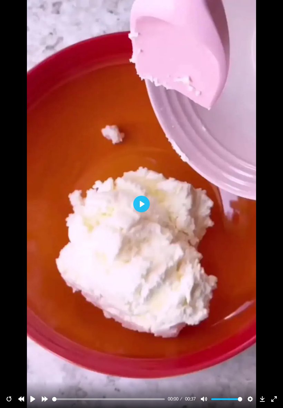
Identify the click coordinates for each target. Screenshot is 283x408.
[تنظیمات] (250, 399)
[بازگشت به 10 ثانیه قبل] (21, 399)
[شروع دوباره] (8, 399)
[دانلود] (262, 399)
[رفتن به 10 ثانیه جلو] (44, 399)
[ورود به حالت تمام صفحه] (274, 399)
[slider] (108, 399)
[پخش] (32, 399)
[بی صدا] (203, 399)
